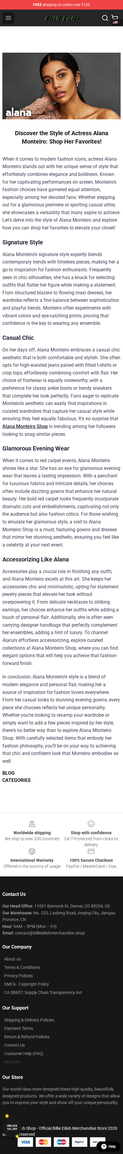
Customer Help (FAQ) (23, 1053)
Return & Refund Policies (27, 1036)
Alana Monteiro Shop (25, 426)
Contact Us (14, 1045)
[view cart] (114, 18)
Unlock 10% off (12, 1127)
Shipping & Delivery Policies (29, 1020)
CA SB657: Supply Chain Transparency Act (43, 992)
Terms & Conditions (22, 967)
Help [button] (112, 1146)
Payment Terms (18, 1028)
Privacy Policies (18, 975)
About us (12, 959)
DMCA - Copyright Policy (26, 984)
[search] (105, 18)
